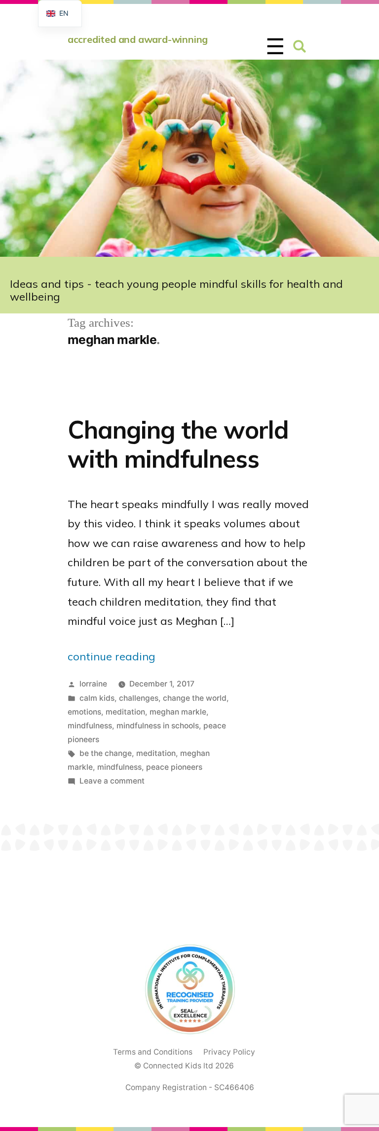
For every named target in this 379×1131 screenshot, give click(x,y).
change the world (195, 698)
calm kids (96, 698)
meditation (125, 712)
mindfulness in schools (157, 725)
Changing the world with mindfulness (178, 444)
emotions (84, 712)
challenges (138, 698)
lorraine (93, 683)
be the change (105, 753)
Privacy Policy (229, 1052)
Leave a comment (112, 781)
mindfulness (90, 725)
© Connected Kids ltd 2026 (184, 1065)
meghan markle (178, 712)
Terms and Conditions (152, 1052)
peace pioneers (174, 767)
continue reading (111, 656)
